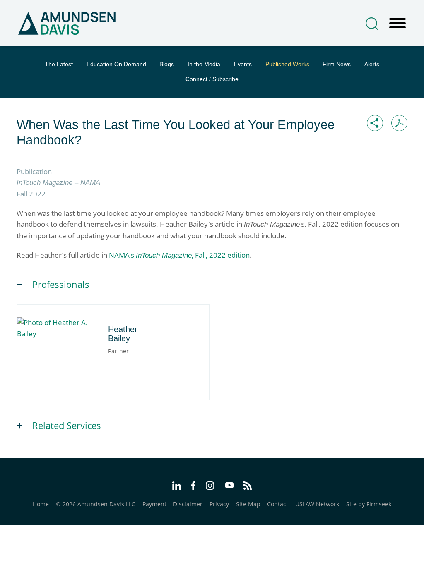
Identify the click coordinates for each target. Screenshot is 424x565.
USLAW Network (317, 504)
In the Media (204, 64)
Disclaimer (187, 504)
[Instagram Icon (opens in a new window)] (210, 487)
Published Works (287, 64)
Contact (277, 504)
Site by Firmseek (368, 504)
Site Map (248, 504)
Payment (154, 504)
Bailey (61, 325)
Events (243, 64)
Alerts (371, 64)
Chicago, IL (51, 346)
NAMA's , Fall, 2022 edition (179, 255)
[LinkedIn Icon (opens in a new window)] (177, 487)
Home (41, 504)
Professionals (60, 284)
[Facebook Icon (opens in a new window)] (193, 487)
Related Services (66, 425)
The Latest (59, 64)
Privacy (219, 504)
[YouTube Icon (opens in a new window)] (229, 486)
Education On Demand (116, 64)
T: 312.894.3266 (58, 356)
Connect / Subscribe (212, 79)
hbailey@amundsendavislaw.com (83, 365)
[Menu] (397, 23)
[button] (375, 123)
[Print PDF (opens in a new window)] (399, 123)
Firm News (337, 64)
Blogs (166, 64)
